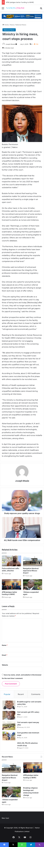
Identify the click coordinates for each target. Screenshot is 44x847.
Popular (7, 694)
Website (5, 665)
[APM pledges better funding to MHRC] (11, 584)
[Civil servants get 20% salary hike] (8, 715)
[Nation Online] (15, 8)
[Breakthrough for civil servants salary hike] (8, 705)
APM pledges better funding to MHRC (20, 2)
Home (6, 25)
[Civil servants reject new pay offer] (8, 725)
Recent (21, 694)
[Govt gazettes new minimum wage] (8, 736)
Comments (35, 694)
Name (5, 645)
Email (4, 655)
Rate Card (5, 818)
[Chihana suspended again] (32, 584)
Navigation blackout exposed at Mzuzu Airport (31, 571)
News (12, 25)
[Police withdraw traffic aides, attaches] (11, 560)
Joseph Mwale (10, 44)
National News (20, 25)
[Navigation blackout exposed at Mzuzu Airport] (32, 560)
